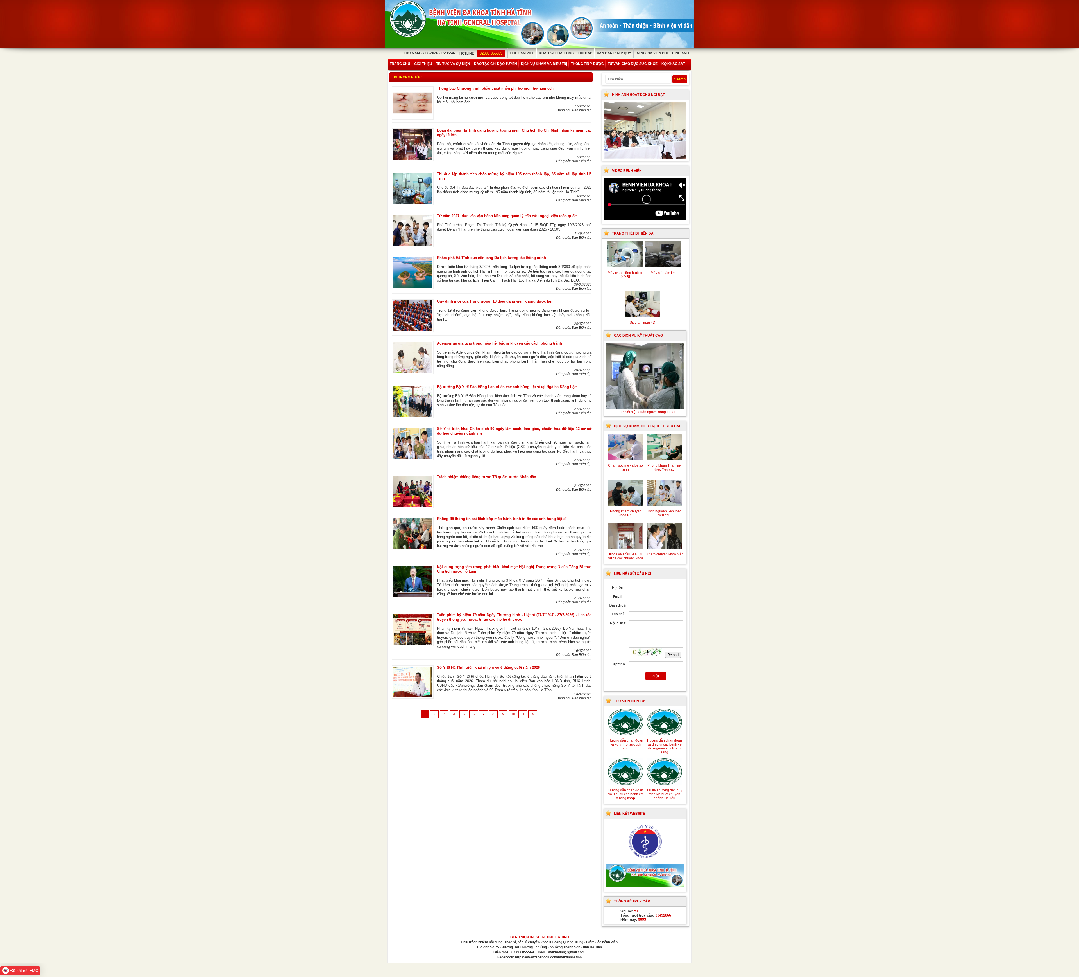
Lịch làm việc (522, 53)
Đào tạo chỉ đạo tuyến (495, 64)
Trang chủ (400, 64)
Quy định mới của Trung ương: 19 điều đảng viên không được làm (495, 301)
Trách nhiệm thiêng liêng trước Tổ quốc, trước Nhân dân (486, 477)
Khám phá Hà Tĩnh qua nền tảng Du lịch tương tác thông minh (491, 258)
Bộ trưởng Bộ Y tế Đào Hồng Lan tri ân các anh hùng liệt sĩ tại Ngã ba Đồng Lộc (507, 387)
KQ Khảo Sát (673, 64)
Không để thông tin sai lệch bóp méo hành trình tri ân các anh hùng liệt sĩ (501, 519)
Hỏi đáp (585, 53)
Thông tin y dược (587, 64)
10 (513, 714)
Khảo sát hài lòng (556, 53)
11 (523, 714)
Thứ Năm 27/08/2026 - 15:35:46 (429, 53)
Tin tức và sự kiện (453, 64)
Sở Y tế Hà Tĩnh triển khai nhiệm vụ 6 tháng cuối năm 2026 (488, 667)
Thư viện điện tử (629, 701)
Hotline (480, 53)
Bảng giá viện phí (652, 53)
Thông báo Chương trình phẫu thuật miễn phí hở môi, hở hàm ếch (495, 88)
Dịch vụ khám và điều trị (544, 64)
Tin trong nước (407, 77)
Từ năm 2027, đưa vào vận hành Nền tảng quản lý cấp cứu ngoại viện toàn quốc (507, 216)
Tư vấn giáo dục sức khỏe (633, 64)
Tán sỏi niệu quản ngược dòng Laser (647, 412)
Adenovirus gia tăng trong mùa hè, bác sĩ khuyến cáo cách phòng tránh (499, 343)
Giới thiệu (423, 64)
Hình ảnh (680, 53)
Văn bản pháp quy (614, 53)
